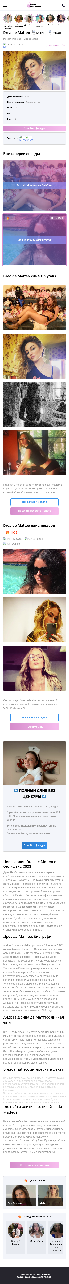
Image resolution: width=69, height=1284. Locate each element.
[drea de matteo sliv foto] (34, 307)
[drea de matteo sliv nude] (34, 452)
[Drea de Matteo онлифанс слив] (34, 619)
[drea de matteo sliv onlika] (34, 404)
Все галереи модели (34, 501)
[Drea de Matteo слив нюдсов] (34, 668)
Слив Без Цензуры (35, 128)
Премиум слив (34, 726)
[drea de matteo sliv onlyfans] (34, 356)
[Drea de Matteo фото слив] (34, 571)
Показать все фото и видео (34, 510)
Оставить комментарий (34, 1165)
